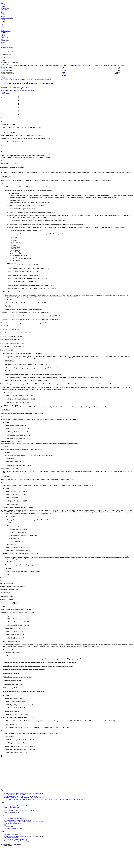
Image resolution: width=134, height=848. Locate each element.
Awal (2, 3)
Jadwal (3, 36)
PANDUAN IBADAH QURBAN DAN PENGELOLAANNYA (23, 793)
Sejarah (3, 5)
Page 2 (3, 92)
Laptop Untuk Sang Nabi (11, 807)
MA (2, 23)
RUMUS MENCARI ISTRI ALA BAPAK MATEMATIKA (22, 796)
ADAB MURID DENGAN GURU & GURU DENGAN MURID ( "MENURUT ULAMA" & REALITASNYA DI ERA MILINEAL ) (44, 799)
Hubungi (3, 42)
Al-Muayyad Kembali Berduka (13, 823)
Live (5, 825)
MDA (2, 29)
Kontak (3, 19)
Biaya (2, 39)
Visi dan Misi (4, 6)
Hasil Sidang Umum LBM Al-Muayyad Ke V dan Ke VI (17, 90)
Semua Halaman (5, 93)
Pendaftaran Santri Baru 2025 (12, 834)
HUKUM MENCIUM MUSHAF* (14, 794)
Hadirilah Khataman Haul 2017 (13, 828)
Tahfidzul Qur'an (5, 31)
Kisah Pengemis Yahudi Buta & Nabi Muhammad (18, 806)
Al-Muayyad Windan (7, 18)
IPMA (2, 13)
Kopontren (4, 16)
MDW (2, 27)
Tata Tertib (4, 9)
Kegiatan (3, 11)
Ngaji (6, 79)
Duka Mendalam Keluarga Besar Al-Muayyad (17, 820)
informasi (3, 34)
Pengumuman (5, 40)
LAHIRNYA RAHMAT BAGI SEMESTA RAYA (19, 810)
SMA (2, 26)
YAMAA (3, 14)
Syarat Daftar (4, 37)
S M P (2, 24)
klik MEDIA (17, 844)
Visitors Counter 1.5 (67, 75)
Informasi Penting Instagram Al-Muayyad (16, 818)
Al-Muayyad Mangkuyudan (6, 78)
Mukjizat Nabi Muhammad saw (13, 812)
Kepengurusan (5, 8)
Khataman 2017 (9, 826)
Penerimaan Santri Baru (11, 837)
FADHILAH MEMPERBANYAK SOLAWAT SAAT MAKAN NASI (25, 798)
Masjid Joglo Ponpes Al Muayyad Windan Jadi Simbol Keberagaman (24, 822)
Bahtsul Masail (12, 79)
